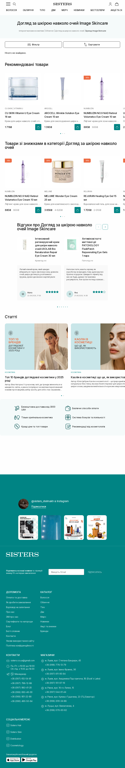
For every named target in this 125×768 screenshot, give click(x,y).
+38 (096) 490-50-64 (21, 701)
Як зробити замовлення (18, 602)
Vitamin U (18, 109)
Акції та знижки (48, 626)
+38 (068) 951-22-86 (21, 696)
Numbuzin (88, 109)
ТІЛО (42, 10)
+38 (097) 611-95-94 (55, 673)
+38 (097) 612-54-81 (21, 678)
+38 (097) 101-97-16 (55, 683)
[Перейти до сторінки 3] (64, 133)
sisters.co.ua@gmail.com (23, 660)
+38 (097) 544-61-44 (55, 692)
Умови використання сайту (20, 641)
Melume (48, 191)
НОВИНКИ (79, 10)
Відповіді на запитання (18, 607)
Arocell (48, 109)
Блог (8, 626)
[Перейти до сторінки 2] (62, 133)
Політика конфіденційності (20, 645)
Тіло (42, 607)
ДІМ (53, 10)
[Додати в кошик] (38, 127)
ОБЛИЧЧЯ (28, 10)
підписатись (95, 571)
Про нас (10, 612)
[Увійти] (110, 4)
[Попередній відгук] (98, 227)
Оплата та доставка (16, 597)
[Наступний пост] (101, 527)
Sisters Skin (16, 732)
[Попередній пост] (23, 527)
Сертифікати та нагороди (19, 621)
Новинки (44, 621)
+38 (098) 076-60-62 (56, 710)
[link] (117, 4)
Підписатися (38, 506)
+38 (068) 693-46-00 (21, 692)
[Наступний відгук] (105, 227)
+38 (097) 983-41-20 (21, 687)
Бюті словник (13, 631)
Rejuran (88, 191)
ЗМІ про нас (12, 616)
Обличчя (44, 602)
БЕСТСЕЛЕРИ (98, 10)
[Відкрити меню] (8, 4)
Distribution (15, 738)
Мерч (43, 616)
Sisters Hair (15, 725)
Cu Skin (8, 109)
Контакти (11, 636)
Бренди (44, 631)
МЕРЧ (65, 10)
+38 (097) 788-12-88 (21, 683)
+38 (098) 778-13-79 (55, 664)
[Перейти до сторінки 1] (60, 133)
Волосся (44, 597)
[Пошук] (14, 4)
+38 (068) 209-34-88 (56, 701)
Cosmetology (16, 745)
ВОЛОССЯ (11, 10)
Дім (42, 612)
